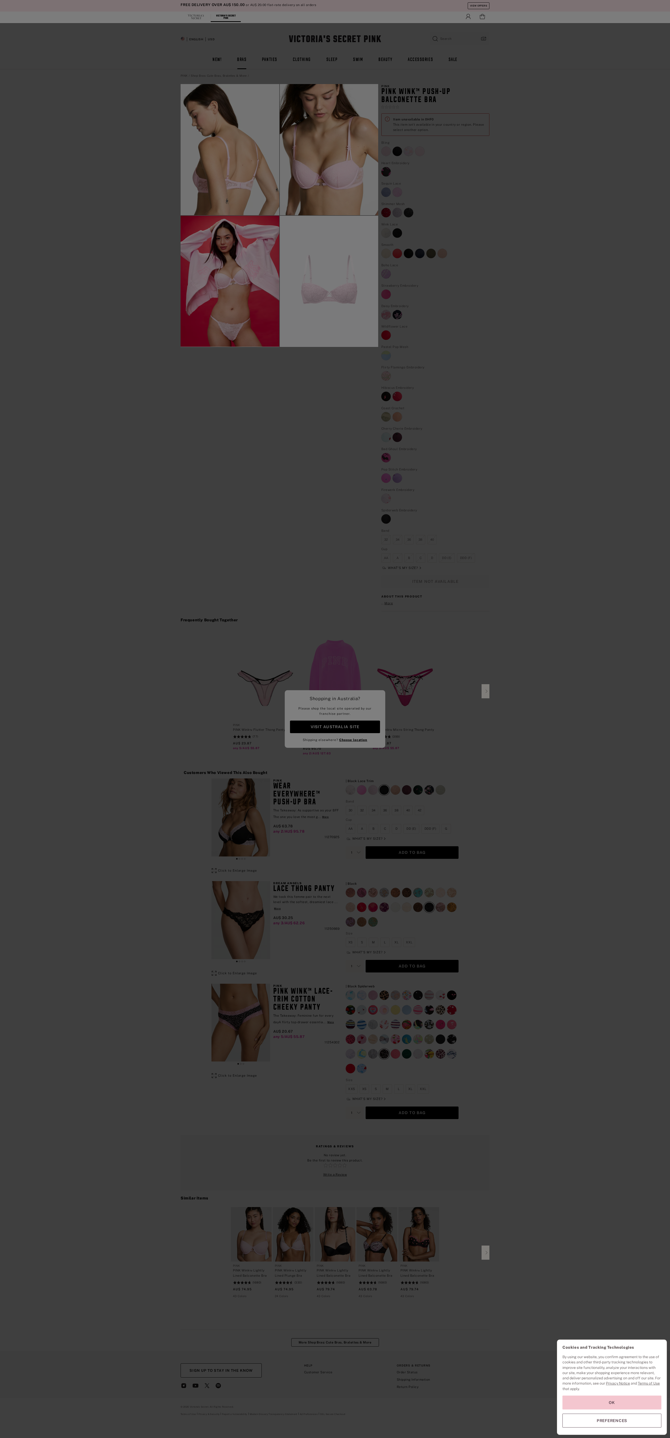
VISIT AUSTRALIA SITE (335, 726)
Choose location (353, 740)
